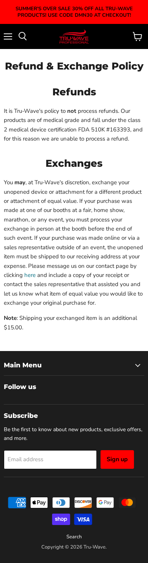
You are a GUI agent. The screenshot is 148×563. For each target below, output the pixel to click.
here (30, 275)
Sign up (117, 459)
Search (74, 536)
